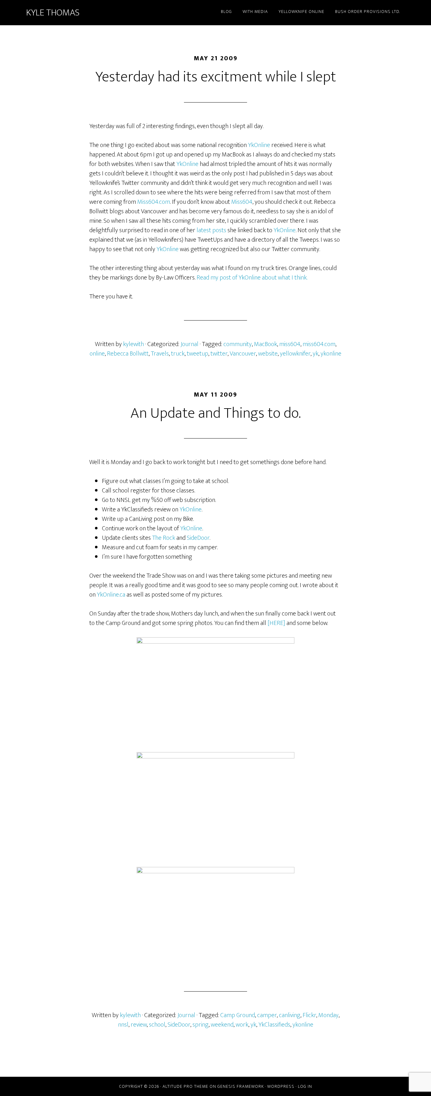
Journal (189, 344)
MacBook (265, 344)
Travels (160, 353)
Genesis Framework (240, 1086)
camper (267, 1015)
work (242, 1024)
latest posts (211, 230)
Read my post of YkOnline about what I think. (252, 277)
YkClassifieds (274, 1024)
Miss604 (241, 202)
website (268, 353)
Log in (305, 1086)
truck (178, 353)
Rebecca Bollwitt (128, 353)
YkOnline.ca (111, 594)
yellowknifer (295, 353)
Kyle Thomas (53, 13)
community (237, 344)
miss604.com (319, 344)
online (97, 353)
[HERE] (276, 623)
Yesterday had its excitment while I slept (215, 77)
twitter (218, 353)
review (139, 1024)
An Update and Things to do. (215, 413)
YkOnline (259, 145)
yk (315, 353)
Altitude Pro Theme (185, 1086)
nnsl (123, 1024)
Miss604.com (153, 202)
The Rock (163, 538)
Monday (328, 1015)
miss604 (289, 344)
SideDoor (198, 538)
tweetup (197, 353)
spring (200, 1024)
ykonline (331, 353)
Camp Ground (237, 1015)
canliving (289, 1015)
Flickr (309, 1015)
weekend (222, 1024)
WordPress (280, 1086)
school (157, 1024)
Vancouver (243, 353)
